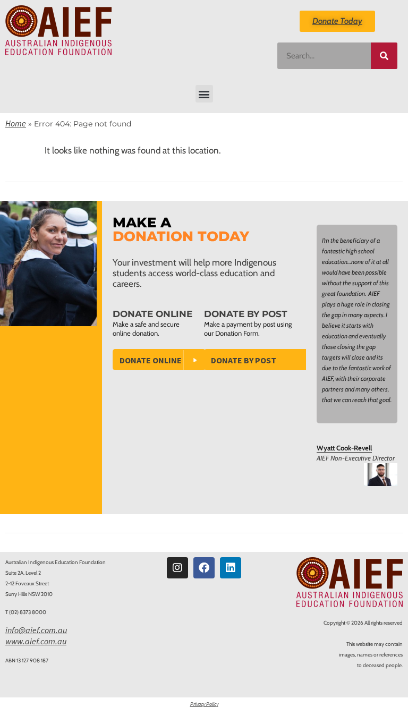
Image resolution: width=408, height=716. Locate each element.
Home (15, 123)
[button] (204, 94)
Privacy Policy (204, 704)
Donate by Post (243, 360)
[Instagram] (177, 567)
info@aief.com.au (36, 630)
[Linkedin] (230, 567)
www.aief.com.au (35, 641)
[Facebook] (204, 567)
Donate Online (151, 360)
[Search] (384, 55)
